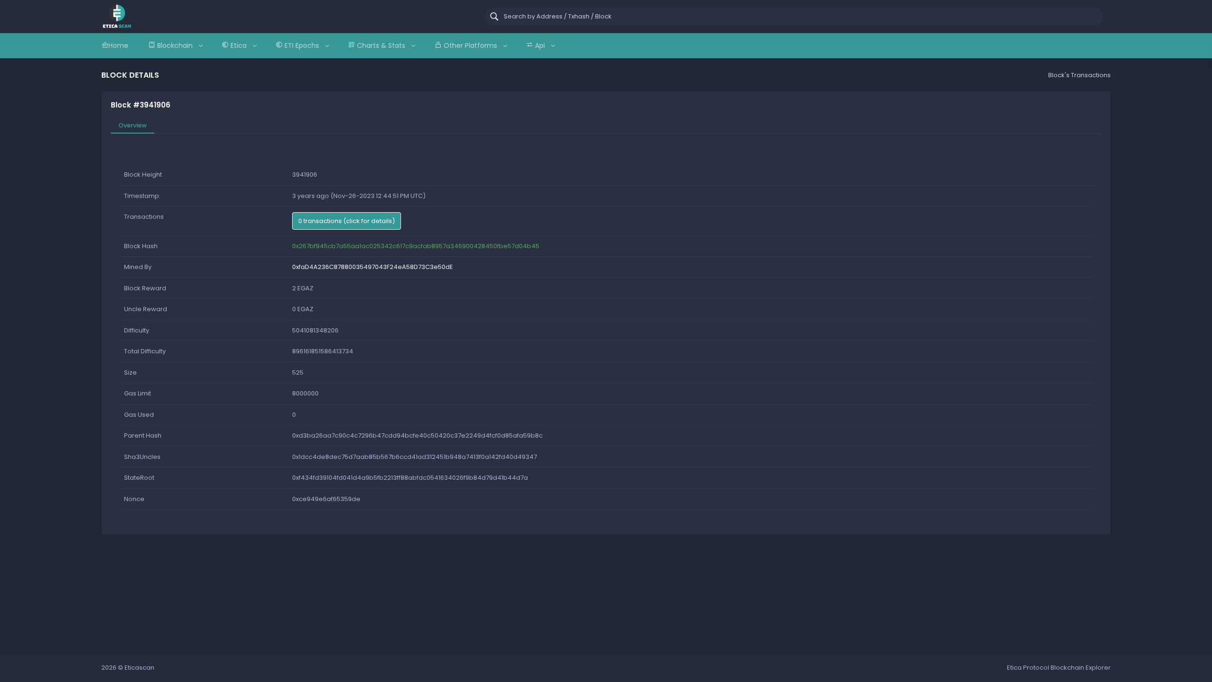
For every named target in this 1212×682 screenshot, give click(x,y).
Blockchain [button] (175, 45)
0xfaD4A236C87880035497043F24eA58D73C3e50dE (372, 266)
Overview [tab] (132, 125)
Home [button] (118, 45)
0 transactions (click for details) (346, 220)
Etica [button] (239, 45)
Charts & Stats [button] (381, 45)
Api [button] (540, 45)
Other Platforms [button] (470, 45)
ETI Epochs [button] (302, 45)
